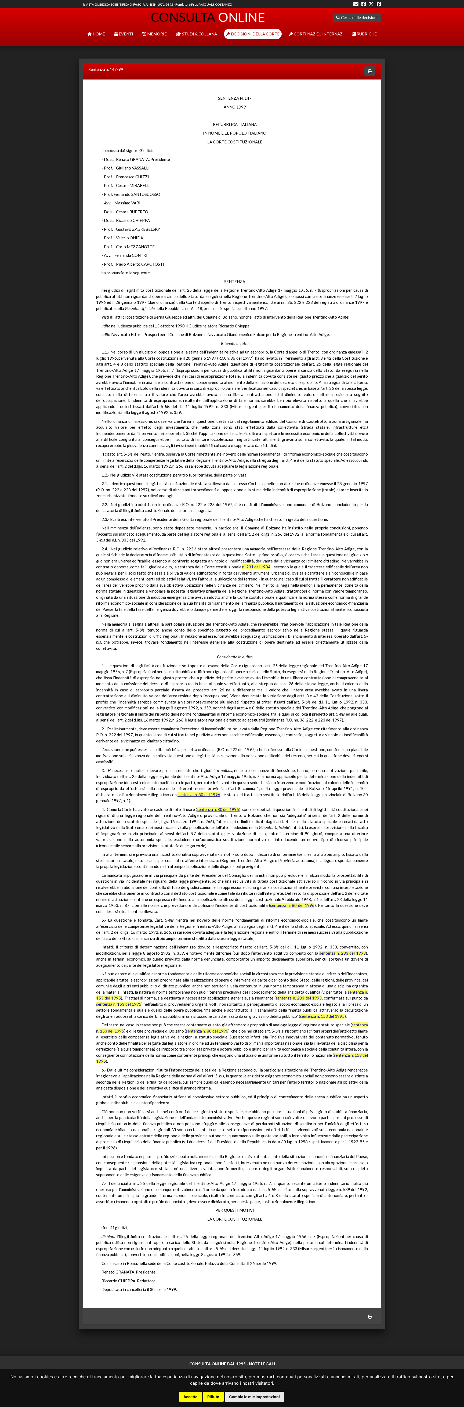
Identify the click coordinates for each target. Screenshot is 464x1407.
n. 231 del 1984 (256, 566)
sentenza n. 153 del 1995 (118, 1004)
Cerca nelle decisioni (359, 17)
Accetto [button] (190, 1396)
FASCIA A (140, 4)
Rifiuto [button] (213, 1396)
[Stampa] (369, 71)
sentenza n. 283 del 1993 (342, 953)
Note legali (262, 1363)
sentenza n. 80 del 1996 (198, 794)
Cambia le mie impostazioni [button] (254, 1396)
